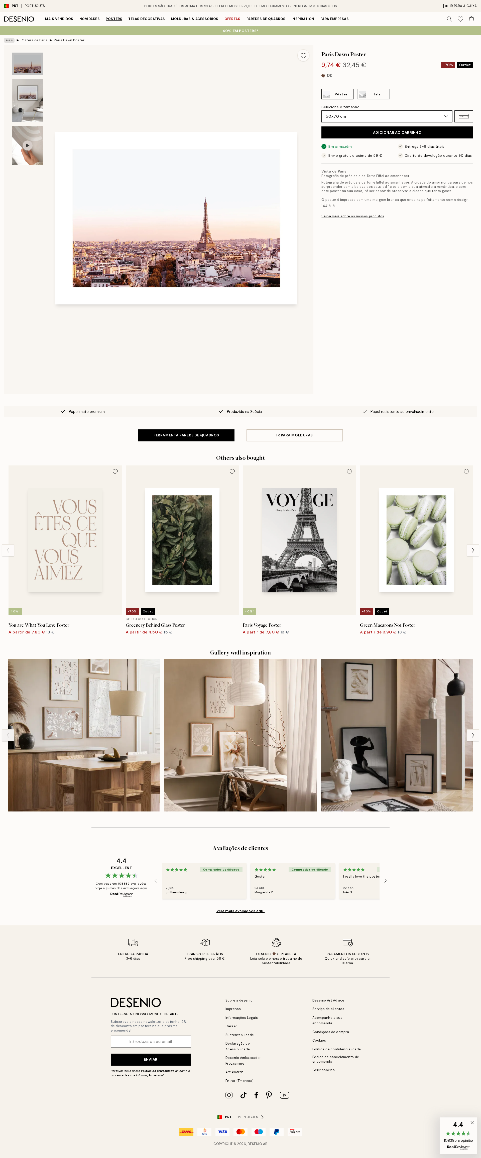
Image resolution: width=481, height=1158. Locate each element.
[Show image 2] (27, 100)
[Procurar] (449, 19)
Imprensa (233, 1009)
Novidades (89, 19)
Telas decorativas (146, 19)
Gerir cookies (323, 1070)
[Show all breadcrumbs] (9, 40)
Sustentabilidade (239, 1035)
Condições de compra (330, 1032)
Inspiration (303, 19)
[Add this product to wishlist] (303, 55)
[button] (463, 116)
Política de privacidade (157, 1071)
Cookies (319, 1040)
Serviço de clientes (328, 1009)
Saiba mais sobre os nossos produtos (352, 216)
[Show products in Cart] (471, 19)
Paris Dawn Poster (69, 40)
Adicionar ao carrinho (397, 132)
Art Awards (234, 1072)
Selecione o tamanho (340, 107)
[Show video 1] (27, 145)
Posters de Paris (34, 40)
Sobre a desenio (239, 1000)
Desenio (255, 1144)
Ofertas (232, 19)
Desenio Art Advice (328, 1000)
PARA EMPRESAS (334, 19)
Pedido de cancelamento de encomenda (335, 1059)
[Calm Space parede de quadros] (240, 735)
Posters (114, 19)
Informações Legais (241, 1018)
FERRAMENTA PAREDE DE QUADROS (186, 435)
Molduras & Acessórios (194, 19)
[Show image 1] (27, 64)
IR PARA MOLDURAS (294, 435)
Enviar (150, 1059)
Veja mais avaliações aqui (240, 911)
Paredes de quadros (266, 19)
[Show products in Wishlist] (460, 19)
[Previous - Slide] (8, 550)
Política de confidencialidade (336, 1049)
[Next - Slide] (473, 550)
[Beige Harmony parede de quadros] (84, 735)
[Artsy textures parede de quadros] (397, 735)
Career (231, 1026)
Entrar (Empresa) (239, 1081)
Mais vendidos (59, 19)
